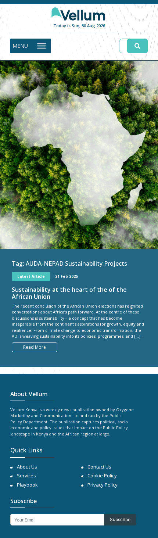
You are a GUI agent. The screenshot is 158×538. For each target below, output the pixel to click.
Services (26, 475)
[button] (20, 46)
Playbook (27, 484)
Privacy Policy (102, 484)
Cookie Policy (102, 475)
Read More (34, 347)
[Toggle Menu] (41, 45)
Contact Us (99, 466)
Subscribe (120, 519)
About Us (27, 466)
